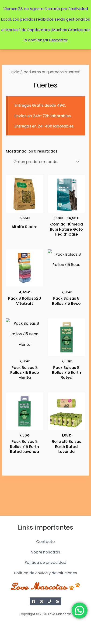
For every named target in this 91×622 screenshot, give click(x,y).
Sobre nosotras (45, 552)
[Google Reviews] (57, 601)
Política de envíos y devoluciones (45, 573)
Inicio (15, 71)
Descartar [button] (58, 40)
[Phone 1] (49, 601)
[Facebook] (34, 601)
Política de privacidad (45, 562)
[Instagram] (42, 601)
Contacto (45, 541)
